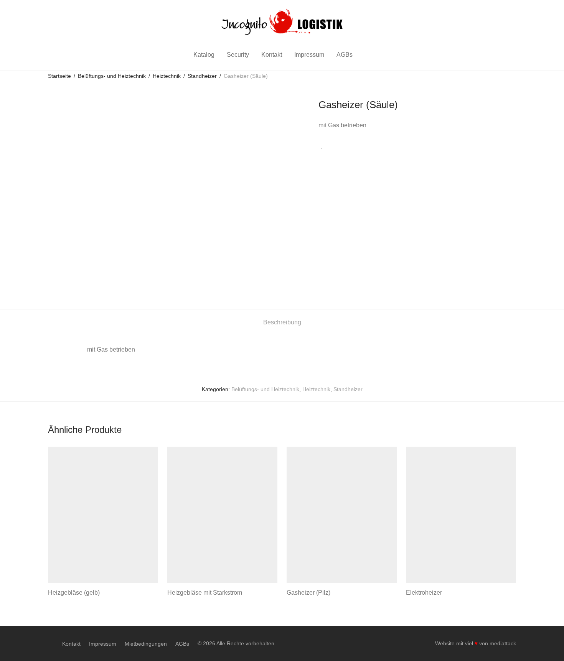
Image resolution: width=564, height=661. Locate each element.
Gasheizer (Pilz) (308, 592)
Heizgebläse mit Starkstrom (204, 592)
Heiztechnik (167, 76)
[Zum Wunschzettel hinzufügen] (322, 146)
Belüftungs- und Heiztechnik (112, 76)
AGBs (344, 54)
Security (238, 54)
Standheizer (202, 76)
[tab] (282, 322)
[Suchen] (368, 55)
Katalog (203, 54)
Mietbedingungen (146, 644)
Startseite (59, 76)
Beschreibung (282, 322)
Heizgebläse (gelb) (74, 592)
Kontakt (271, 54)
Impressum (309, 54)
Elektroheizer (424, 592)
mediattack (503, 643)
